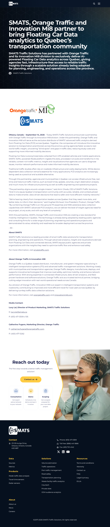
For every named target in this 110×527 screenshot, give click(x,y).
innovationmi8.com (63, 295)
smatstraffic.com (41, 250)
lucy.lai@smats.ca (19, 312)
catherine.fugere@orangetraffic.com (27, 329)
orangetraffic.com (42, 295)
